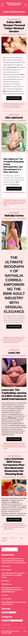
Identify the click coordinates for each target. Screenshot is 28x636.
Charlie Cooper (6, 569)
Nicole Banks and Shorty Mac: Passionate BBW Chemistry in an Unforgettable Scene (11, 589)
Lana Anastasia (14, 527)
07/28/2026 (22, 477)
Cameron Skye (6, 598)
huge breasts (22, 202)
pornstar (17, 203)
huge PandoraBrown (20, 525)
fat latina (13, 339)
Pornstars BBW (14, 114)
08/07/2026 (22, 34)
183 (21, 538)
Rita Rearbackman (11, 34)
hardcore (6, 105)
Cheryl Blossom (6, 584)
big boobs (18, 337)
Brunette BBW (10, 104)
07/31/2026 (22, 355)
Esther (20, 104)
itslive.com (6, 107)
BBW (5, 104)
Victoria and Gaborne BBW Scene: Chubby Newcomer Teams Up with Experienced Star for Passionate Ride (13, 560)
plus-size (10, 342)
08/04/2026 (22, 218)
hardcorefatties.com (14, 105)
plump (20, 340)
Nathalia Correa (14, 215)
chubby (16, 104)
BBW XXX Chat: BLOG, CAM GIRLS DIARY (14, 4)
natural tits (13, 107)
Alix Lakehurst (14, 117)
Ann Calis (4, 595)
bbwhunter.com (19, 200)
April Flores (5, 580)
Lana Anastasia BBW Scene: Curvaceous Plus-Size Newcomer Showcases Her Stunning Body (14, 466)
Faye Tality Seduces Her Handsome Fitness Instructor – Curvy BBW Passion (12, 575)
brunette (9, 202)
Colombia (6, 339)
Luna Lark (14, 352)
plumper (18, 107)
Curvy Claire (5, 566)
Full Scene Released (14, 19)
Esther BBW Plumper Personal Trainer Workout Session (14, 27)
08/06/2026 (22, 120)
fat (23, 104)
